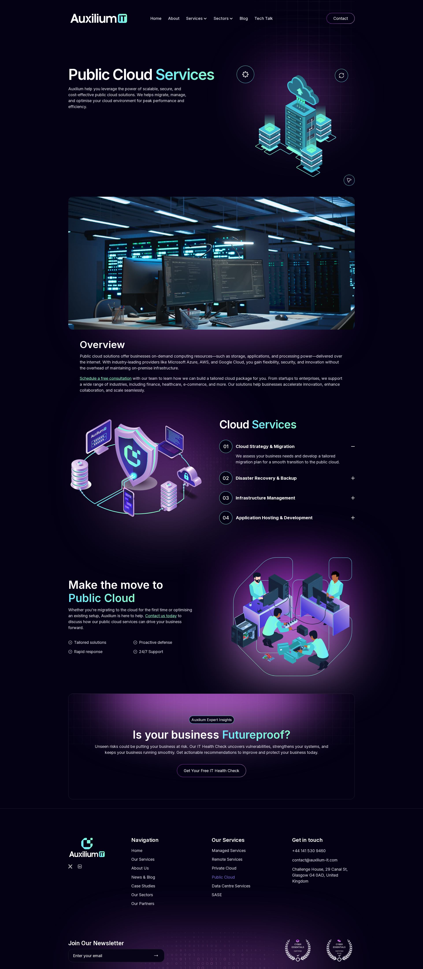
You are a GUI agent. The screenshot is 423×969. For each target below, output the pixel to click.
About (174, 18)
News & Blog (143, 877)
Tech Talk (263, 18)
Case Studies (143, 886)
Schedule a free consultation (106, 378)
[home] (98, 18)
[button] (196, 18)
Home (155, 18)
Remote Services (227, 859)
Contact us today (161, 615)
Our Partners (142, 903)
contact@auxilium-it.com (315, 860)
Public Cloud (223, 877)
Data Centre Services (231, 886)
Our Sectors (142, 894)
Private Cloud (224, 868)
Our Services (142, 859)
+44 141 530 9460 (309, 850)
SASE (217, 894)
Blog (244, 18)
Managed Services (229, 850)
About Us (140, 868)
